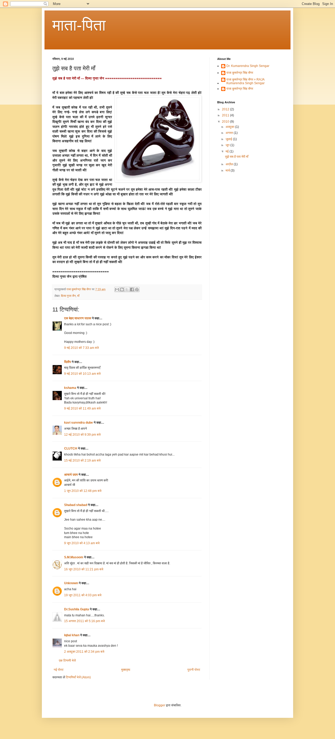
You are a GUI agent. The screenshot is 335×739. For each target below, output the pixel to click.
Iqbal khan (71, 635)
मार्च (228, 170)
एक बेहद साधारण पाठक (77, 318)
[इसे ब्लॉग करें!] (122, 289)
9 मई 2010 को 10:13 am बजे (82, 374)
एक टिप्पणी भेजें (67, 660)
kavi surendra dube (78, 422)
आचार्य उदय (71, 474)
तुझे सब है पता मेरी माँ (236, 156)
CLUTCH (70, 448)
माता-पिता (79, 25)
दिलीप (67, 362)
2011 (226, 115)
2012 (226, 109)
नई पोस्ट (59, 670)
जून (228, 145)
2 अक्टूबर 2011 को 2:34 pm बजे (84, 651)
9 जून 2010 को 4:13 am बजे (81, 543)
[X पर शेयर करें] (127, 289)
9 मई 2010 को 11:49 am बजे (82, 408)
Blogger (159, 705)
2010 (226, 121)
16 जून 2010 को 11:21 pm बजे (83, 569)
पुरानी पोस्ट (193, 670)
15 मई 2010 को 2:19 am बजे (82, 460)
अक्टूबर (230, 127)
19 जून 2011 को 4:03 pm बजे (82, 595)
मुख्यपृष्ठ (125, 670)
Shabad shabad (76, 505)
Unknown (71, 583)
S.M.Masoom (73, 557)
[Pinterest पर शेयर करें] (136, 289)
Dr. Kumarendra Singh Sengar (247, 66)
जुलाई (229, 139)
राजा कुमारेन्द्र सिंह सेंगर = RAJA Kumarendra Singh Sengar (245, 81)
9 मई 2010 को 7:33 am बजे (81, 348)
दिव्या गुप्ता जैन (68, 295)
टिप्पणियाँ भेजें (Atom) (78, 677)
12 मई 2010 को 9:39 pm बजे (82, 434)
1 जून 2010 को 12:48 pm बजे (82, 491)
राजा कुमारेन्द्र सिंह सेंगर (239, 73)
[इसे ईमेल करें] (117, 289)
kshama (70, 388)
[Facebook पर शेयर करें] (132, 289)
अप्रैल (230, 164)
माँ (78, 295)
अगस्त (230, 133)
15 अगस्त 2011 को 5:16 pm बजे (84, 621)
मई (228, 151)
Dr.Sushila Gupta (76, 609)
